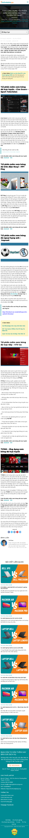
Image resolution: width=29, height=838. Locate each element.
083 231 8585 (9, 782)
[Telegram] (20, 532)
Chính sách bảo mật (6, 797)
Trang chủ (4, 19)
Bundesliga (14, 294)
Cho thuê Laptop (17, 820)
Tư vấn (18, 822)
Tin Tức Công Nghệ (14, 19)
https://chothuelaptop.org (13, 788)
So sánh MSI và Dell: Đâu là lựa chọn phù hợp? (13, 677)
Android (6, 157)
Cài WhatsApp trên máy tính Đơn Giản (13, 326)
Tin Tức (24, 822)
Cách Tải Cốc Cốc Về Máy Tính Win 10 (13, 334)
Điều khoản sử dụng (6, 799)
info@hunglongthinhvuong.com (13, 784)
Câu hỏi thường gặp (6, 801)
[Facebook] (9, 532)
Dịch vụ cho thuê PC (16, 73)
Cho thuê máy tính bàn (8, 822)
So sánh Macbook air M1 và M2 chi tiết (11, 618)
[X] (12, 532)
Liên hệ (14, 824)
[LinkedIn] (14, 532)
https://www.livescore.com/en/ (11, 152)
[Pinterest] (17, 532)
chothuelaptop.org (13, 544)
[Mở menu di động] (27, 2)
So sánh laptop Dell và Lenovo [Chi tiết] (12, 647)
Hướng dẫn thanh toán (7, 795)
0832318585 (15, 765)
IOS (11, 157)
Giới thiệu (8, 820)
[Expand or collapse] (26, 32)
